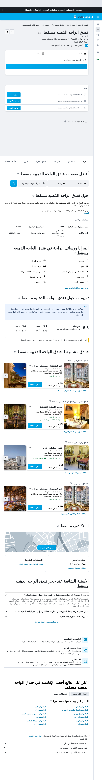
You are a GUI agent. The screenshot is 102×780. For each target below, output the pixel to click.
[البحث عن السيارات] (98, 34)
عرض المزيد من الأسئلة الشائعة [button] (46, 622)
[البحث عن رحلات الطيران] (98, 24)
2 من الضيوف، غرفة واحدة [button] (75, 60)
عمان (73, 25)
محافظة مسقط (59, 25)
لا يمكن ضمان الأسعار (35, 736)
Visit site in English (33, 10)
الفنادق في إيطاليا (82, 724)
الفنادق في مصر (40, 717)
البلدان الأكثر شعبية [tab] (80, 694)
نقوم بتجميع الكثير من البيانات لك (73, 747)
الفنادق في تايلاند (40, 724)
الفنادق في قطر (40, 706)
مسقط (47, 25)
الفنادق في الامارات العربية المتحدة (33, 713)
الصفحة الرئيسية (83, 25)
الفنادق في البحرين (81, 717)
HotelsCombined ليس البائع (75, 743)
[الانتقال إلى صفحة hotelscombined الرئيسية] (83, 16)
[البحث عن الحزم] (98, 40)
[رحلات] (98, 52)
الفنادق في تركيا (40, 710)
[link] (72, 390)
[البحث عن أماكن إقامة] (98, 29)
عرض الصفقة (35, 384)
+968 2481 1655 (81, 41)
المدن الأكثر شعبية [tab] (60, 694)
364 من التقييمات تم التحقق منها (64, 45)
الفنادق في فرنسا (82, 720)
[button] (2, 10)
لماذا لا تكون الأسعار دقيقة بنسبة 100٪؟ (71, 752)
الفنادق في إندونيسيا (81, 713)
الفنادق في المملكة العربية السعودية (75, 710)
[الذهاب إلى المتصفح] (98, 45)
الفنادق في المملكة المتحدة (36, 720)
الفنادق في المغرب (81, 706)
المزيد (86, 213)
